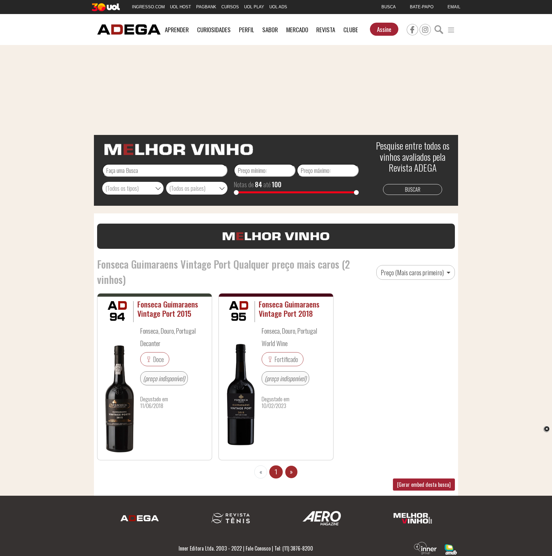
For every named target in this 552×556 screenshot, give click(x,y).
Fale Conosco (258, 548)
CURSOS (230, 6)
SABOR (270, 29)
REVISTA (325, 29)
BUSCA (388, 6)
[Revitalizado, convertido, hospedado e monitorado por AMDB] (451, 548)
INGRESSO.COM (148, 6)
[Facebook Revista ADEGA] (412, 29)
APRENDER (177, 29)
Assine (384, 29)
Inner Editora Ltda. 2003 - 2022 (210, 548)
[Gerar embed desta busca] (424, 484)
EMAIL (454, 6)
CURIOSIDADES (214, 29)
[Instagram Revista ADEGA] (425, 29)
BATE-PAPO (421, 6)
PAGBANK (206, 6)
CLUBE (350, 29)
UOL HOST (180, 6)
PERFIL (246, 29)
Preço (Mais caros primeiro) (413, 272)
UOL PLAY (254, 6)
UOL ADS (278, 6)
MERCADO (297, 29)
